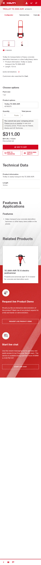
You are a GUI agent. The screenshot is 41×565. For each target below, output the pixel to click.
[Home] (11, 3)
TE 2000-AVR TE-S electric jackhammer (16, 271)
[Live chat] (13, 562)
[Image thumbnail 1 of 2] (9, 44)
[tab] (8, 15)
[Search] (36, 3)
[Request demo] (8, 562)
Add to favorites (11, 153)
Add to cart (22, 147)
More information (10, 72)
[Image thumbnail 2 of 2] (22, 44)
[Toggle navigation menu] (3, 3)
